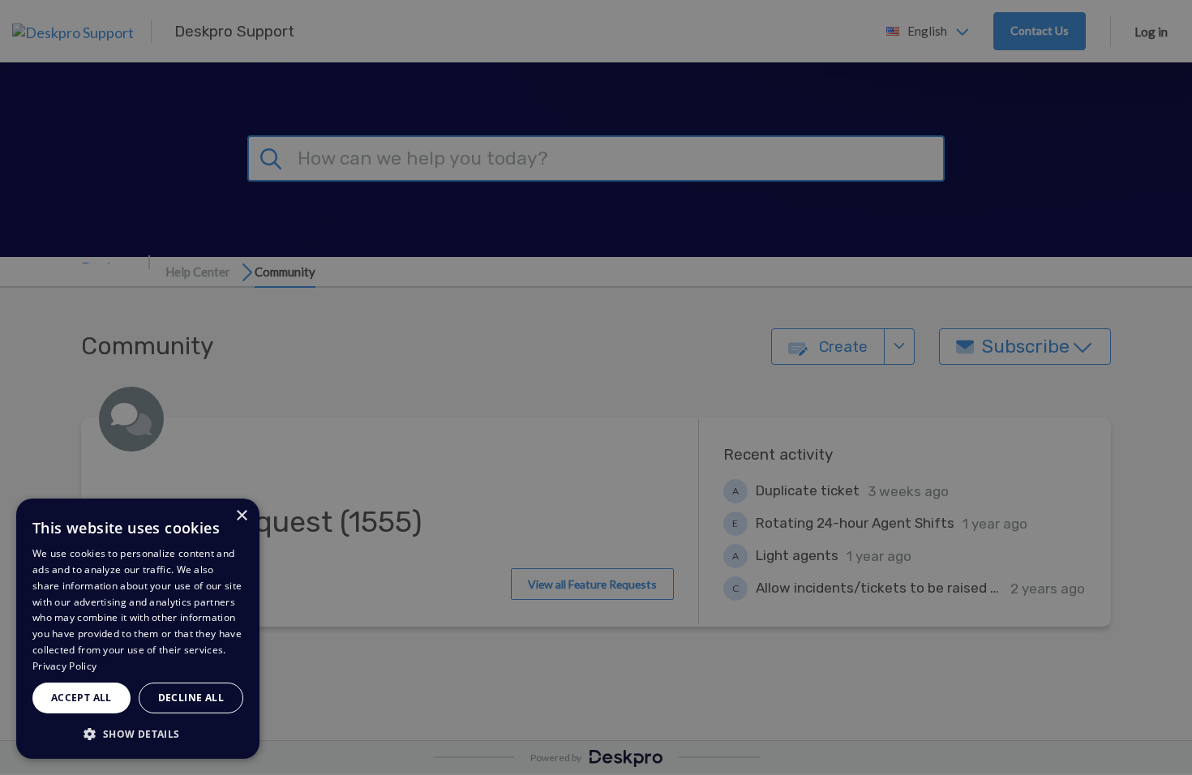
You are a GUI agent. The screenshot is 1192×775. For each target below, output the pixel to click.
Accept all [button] (81, 697)
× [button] (241, 516)
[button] (137, 733)
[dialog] (137, 629)
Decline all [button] (191, 697)
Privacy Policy (64, 666)
